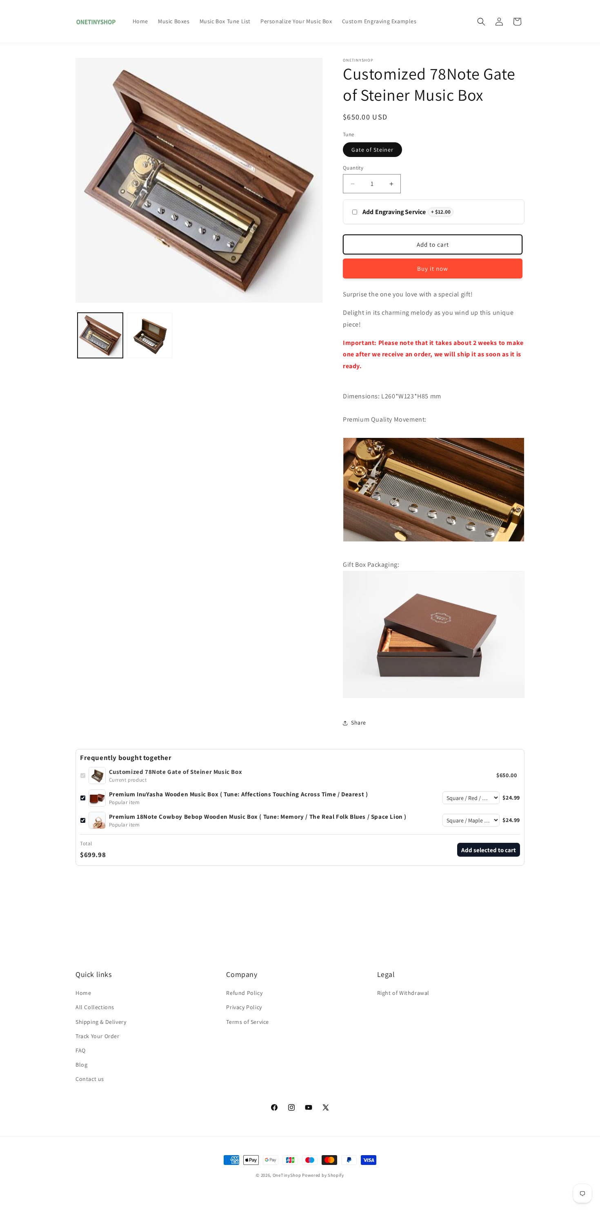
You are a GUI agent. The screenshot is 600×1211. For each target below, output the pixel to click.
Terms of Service (247, 1021)
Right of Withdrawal (403, 993)
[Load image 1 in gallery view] (100, 335)
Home (83, 993)
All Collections (95, 1007)
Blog (81, 1064)
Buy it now (432, 268)
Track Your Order (98, 1036)
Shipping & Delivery (101, 1021)
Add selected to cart (488, 850)
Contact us (90, 1079)
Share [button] (358, 722)
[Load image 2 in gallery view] (149, 335)
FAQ (81, 1050)
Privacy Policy (244, 1007)
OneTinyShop (287, 1175)
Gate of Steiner (372, 149)
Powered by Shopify (323, 1175)
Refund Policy (244, 993)
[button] (481, 22)
